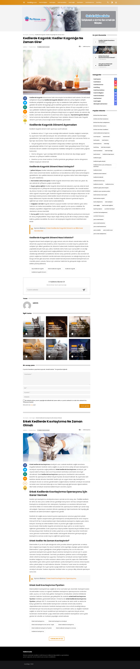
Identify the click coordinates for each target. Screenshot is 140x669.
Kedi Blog (98, 2)
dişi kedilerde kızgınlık (38, 269)
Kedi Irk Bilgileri (43, 2)
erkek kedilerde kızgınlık (54, 269)
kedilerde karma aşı (99, 180)
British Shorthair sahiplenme (101, 122)
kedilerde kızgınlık (70, 269)
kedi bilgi (106, 143)
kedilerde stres (109, 184)
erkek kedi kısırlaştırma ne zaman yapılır (43, 624)
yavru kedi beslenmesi (99, 226)
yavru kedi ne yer (108, 230)
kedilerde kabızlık (98, 177)
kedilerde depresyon (108, 154)
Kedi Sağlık (72, 2)
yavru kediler (97, 230)
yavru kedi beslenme (99, 223)
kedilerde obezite (98, 184)
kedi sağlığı (96, 205)
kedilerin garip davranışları (101, 187)
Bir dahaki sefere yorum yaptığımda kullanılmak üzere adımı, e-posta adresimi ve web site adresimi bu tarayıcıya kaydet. (55, 401)
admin (25, 47)
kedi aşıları (96, 140)
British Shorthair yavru (99, 126)
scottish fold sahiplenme (100, 212)
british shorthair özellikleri (100, 129)
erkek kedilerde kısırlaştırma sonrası (66, 628)
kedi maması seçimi (99, 198)
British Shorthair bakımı (100, 115)
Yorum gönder (85, 406)
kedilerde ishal (97, 170)
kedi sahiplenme (98, 202)
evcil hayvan (97, 136)
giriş (32, 405)
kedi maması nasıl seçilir (100, 194)
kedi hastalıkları (97, 150)
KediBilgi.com (32, 2)
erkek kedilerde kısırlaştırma (66, 624)
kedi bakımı (105, 140)
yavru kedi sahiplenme (99, 233)
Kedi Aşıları (52, 2)
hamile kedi (106, 136)
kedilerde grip (97, 157)
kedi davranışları (105, 147)
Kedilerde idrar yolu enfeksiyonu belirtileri (102, 165)
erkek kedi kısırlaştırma (38, 621)
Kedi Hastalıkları (62, 2)
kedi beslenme (97, 143)
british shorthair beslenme (100, 119)
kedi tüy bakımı (97, 209)
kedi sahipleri (109, 202)
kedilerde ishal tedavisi (99, 173)
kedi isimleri (96, 154)
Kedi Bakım (80, 2)
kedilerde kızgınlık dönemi (39, 272)
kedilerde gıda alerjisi (99, 161)
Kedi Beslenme (90, 2)
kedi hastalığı (108, 150)
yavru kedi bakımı (98, 219)
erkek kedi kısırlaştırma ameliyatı (58, 621)
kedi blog (96, 147)
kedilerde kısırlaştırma (38, 631)
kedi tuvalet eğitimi (107, 205)
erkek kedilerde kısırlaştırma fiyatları (42, 628)
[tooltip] (25, 98)
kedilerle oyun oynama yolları (101, 191)
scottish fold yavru (98, 216)
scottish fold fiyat (109, 209)
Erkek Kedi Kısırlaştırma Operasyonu (61, 578)
